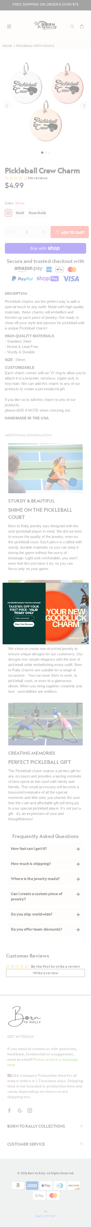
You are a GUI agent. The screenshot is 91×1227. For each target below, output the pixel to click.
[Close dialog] (85, 586)
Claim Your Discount (24, 624)
